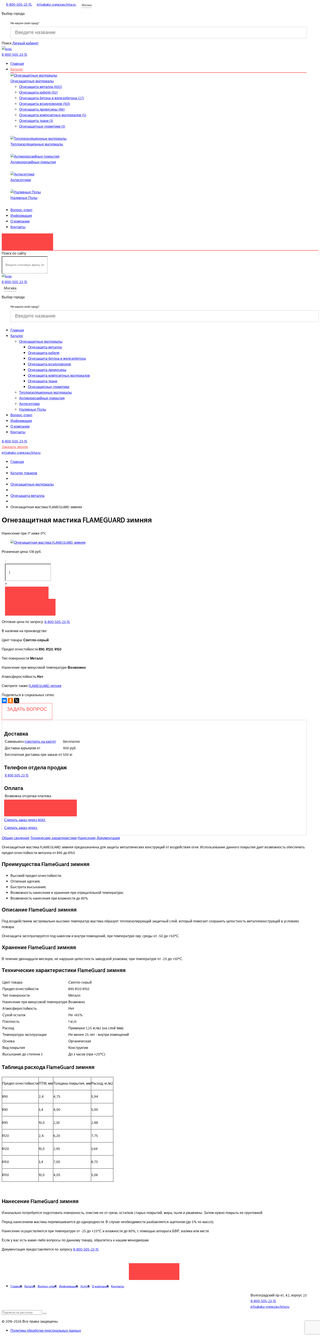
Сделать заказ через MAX (25, 820)
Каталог (16, 69)
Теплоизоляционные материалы (36, 144)
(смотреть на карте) (40, 741)
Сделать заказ (154, 1269)
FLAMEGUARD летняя (45, 686)
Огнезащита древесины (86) (42, 109)
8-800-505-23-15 (57, 622)
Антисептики (20, 180)
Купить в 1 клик (30, 605)
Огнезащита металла (45, 347)
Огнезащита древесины (47, 370)
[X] (16, 700)
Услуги (85, 1286)
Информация (21, 216)
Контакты (17, 227)
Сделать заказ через (21, 828)
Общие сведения (15, 838)
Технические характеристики (53, 838)
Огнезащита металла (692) (40, 87)
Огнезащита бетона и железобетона (57, 358)
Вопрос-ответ (21, 210)
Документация (108, 838)
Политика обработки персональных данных (45, 1331)
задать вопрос (27, 709)
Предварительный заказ (40, 806)
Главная (17, 64)
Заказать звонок (27, 239)
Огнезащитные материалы (32, 81)
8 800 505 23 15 (17, 775)
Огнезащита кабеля (43, 353)
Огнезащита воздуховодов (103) (44, 104)
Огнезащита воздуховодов (49, 364)
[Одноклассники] (10, 700)
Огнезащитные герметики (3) (42, 126)
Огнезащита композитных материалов (59, 375)
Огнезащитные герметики (48, 387)
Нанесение (87, 838)
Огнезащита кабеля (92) (38, 92)
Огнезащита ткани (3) (36, 121)
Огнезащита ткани (42, 381)
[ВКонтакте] (4, 700)
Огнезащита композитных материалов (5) (52, 115)
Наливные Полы (23, 198)
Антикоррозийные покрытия (33, 162)
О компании (20, 221)
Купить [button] (26, 592)
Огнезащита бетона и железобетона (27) (51, 98)
